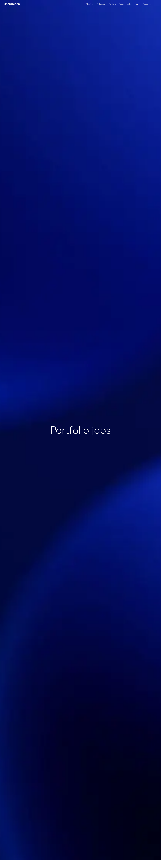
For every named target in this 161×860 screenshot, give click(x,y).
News (137, 4)
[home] (12, 4)
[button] (148, 4)
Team (121, 4)
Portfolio (112, 4)
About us (89, 4)
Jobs (129, 4)
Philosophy (101, 4)
